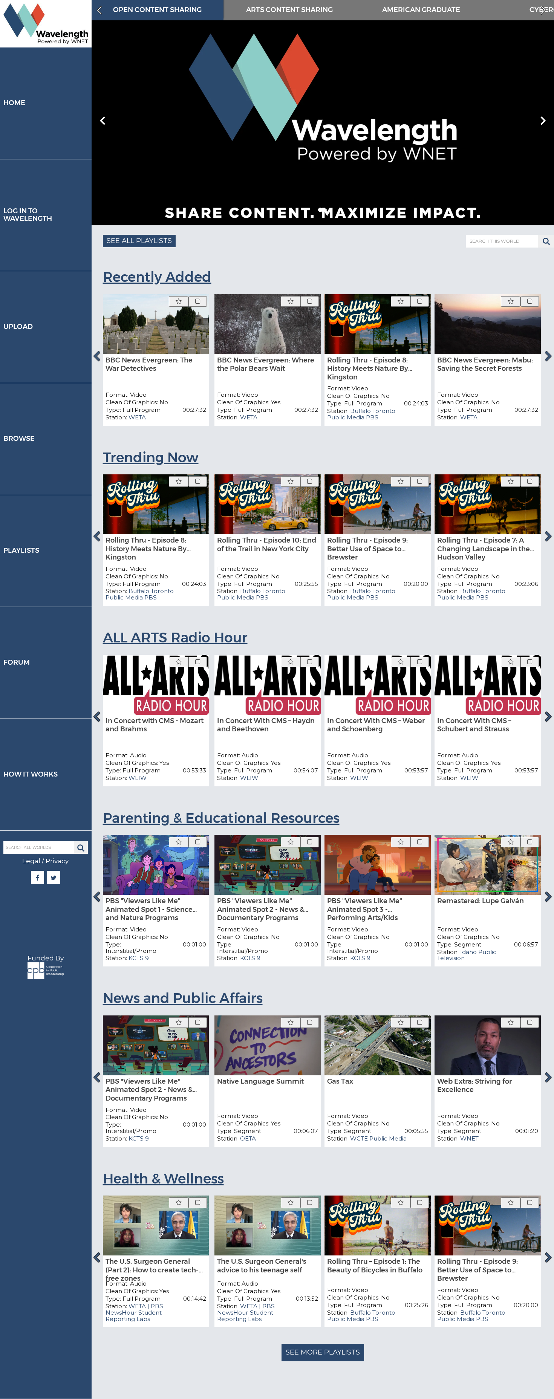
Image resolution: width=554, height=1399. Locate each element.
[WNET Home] (46, 23)
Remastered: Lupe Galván (480, 901)
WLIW (138, 777)
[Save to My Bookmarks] (178, 301)
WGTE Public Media (378, 1138)
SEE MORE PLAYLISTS (323, 1352)
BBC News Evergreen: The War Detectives (149, 364)
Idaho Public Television (466, 955)
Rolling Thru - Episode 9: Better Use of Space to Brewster (367, 548)
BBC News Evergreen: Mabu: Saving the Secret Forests (485, 364)
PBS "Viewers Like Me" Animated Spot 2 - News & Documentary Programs (260, 909)
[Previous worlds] (98, 10)
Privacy (57, 861)
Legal (31, 861)
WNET (469, 1138)
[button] (320, 210)
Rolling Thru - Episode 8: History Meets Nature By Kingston (367, 368)
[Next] (548, 356)
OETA (248, 1138)
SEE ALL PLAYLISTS (139, 241)
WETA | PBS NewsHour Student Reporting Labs (134, 1313)
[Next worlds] (544, 10)
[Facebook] (37, 878)
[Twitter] (53, 878)
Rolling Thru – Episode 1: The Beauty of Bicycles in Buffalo (374, 1265)
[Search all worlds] (81, 847)
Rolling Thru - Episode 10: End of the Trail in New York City (266, 544)
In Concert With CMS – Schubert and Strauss (474, 725)
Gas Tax (340, 1081)
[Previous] (97, 356)
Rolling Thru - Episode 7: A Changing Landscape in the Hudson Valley (483, 548)
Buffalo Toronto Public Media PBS (361, 414)
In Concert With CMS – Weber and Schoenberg (376, 725)
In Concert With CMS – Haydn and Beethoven (266, 725)
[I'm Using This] (197, 301)
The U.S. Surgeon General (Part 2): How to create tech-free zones (152, 1270)
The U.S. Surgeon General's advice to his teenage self (261, 1265)
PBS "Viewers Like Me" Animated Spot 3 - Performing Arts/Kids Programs (364, 914)
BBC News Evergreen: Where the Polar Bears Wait (265, 364)
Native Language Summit (260, 1081)
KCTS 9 (139, 958)
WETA (137, 417)
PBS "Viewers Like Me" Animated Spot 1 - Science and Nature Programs (149, 909)
